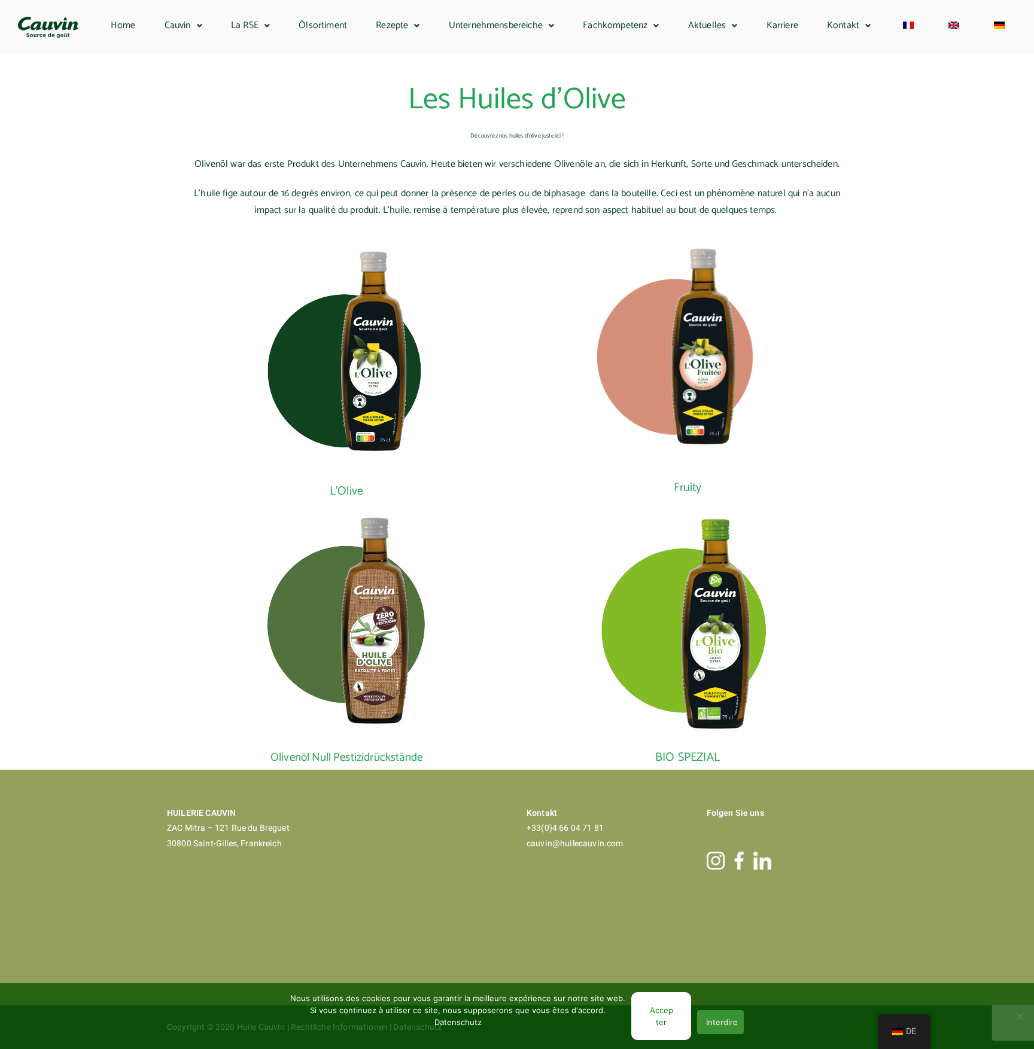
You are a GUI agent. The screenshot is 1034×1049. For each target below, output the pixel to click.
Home (123, 25)
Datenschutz (458, 1022)
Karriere (782, 25)
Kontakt (843, 25)
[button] (183, 25)
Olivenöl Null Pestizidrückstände (346, 757)
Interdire (722, 1022)
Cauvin (178, 25)
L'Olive (346, 491)
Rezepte (392, 25)
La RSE (244, 25)
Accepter (661, 1016)
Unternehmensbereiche (496, 25)
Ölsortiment (323, 25)
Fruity (688, 488)
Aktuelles (707, 25)
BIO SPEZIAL (687, 757)
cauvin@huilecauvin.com (575, 843)
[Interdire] (1019, 1016)
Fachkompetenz (615, 25)
